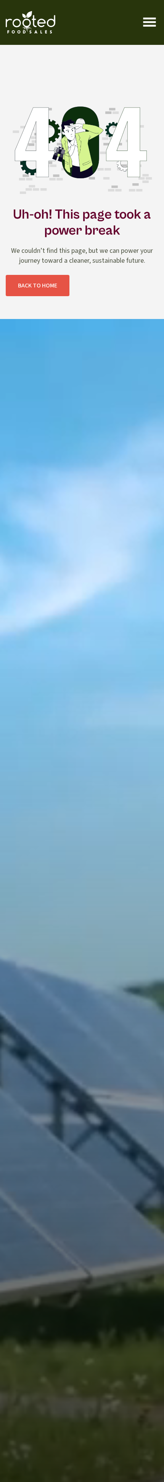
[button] (149, 22)
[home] (30, 22)
